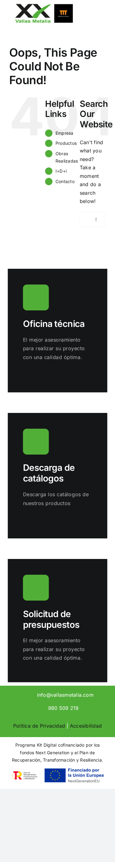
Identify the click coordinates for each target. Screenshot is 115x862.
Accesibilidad (86, 726)
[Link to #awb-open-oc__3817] (98, 19)
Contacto (65, 181)
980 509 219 (63, 708)
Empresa (65, 133)
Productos (66, 143)
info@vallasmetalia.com (65, 695)
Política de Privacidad (39, 726)
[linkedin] (20, 694)
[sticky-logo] (44, 5)
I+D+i (61, 171)
